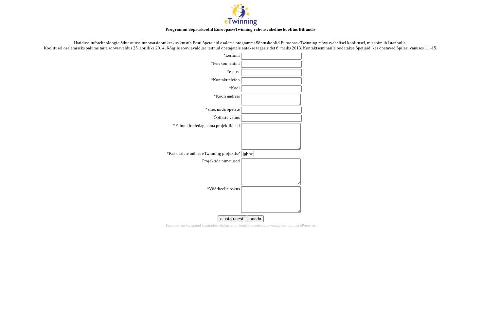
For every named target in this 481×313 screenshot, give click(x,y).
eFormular (307, 225)
